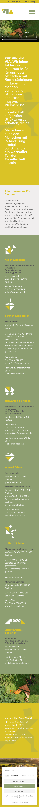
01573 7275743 (16, 660)
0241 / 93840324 (17, 603)
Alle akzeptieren (19, 786)
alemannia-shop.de (14, 577)
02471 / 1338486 (17, 427)
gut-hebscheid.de (13, 482)
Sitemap (32, 1)
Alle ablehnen (19, 791)
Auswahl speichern (20, 781)
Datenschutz (24, 802)
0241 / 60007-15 (17, 289)
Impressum (14, 802)
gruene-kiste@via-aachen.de (18, 433)
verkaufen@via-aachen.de (17, 363)
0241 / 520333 (16, 360)
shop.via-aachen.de (16, 373)
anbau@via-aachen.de (15, 292)
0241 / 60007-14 (17, 512)
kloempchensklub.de (14, 505)
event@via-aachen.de (15, 515)
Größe (22, 1)
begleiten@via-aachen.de (16, 663)
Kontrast (12, 1)
